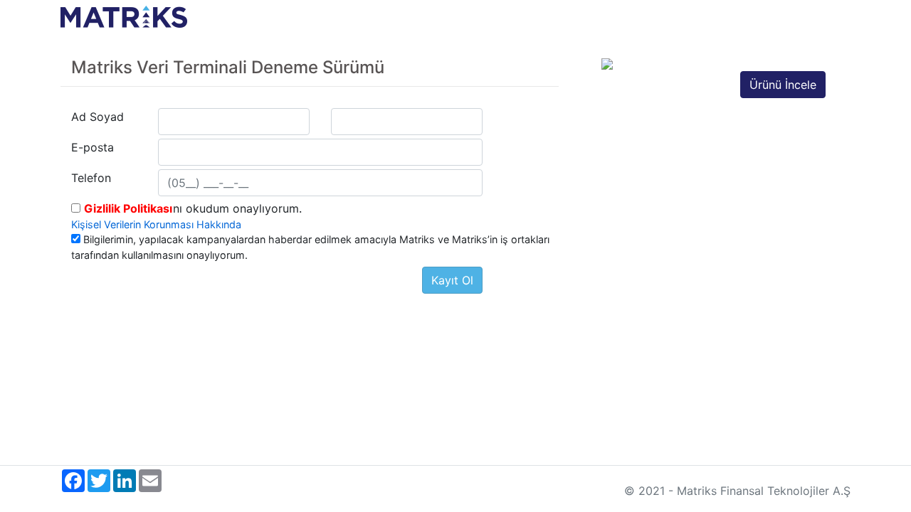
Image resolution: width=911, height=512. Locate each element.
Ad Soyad (97, 117)
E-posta (92, 147)
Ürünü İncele (782, 85)
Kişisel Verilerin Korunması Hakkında (156, 224)
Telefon (91, 178)
